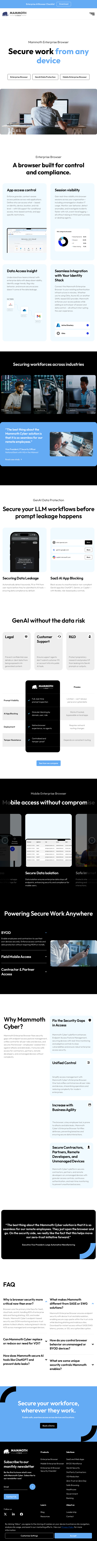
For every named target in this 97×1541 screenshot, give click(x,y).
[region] (48, 1530)
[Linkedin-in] (13, 1514)
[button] (5, 840)
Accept (73, 1535)
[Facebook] (21, 1514)
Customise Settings (29, 1535)
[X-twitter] (5, 1514)
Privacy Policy (68, 1527)
